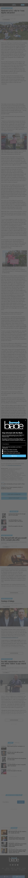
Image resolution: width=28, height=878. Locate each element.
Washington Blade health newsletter (12, 453)
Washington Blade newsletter (10, 449)
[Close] (25, 420)
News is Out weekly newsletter (11, 451)
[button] (14, 450)
